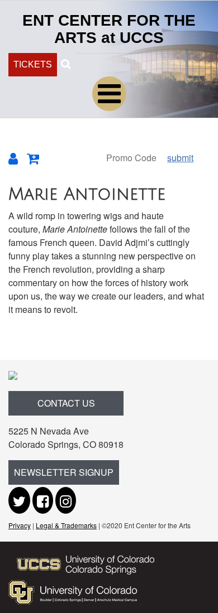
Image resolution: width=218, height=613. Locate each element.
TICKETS (32, 64)
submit (180, 157)
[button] (65, 63)
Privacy (19, 525)
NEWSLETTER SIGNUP (63, 472)
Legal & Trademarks (66, 525)
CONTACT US (66, 403)
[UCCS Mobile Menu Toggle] (109, 93)
